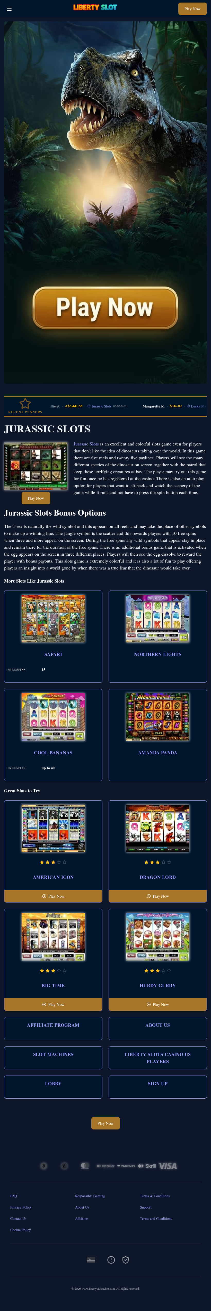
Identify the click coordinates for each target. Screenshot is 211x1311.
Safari (53, 654)
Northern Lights (158, 654)
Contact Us (18, 1218)
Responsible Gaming (90, 1195)
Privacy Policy (21, 1207)
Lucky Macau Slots (189, 406)
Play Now (192, 8)
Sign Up (158, 1083)
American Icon (53, 877)
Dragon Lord (158, 877)
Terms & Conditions (155, 1195)
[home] (96, 13)
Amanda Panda (157, 752)
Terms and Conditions (156, 1218)
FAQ (13, 1195)
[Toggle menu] (9, 9)
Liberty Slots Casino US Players (158, 1058)
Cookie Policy (20, 1229)
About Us (157, 1025)
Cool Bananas (53, 752)
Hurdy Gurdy (158, 985)
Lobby (53, 1083)
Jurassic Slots (85, 406)
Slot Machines (53, 1054)
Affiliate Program (53, 1025)
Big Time (53, 985)
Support (146, 1207)
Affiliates (81, 1218)
